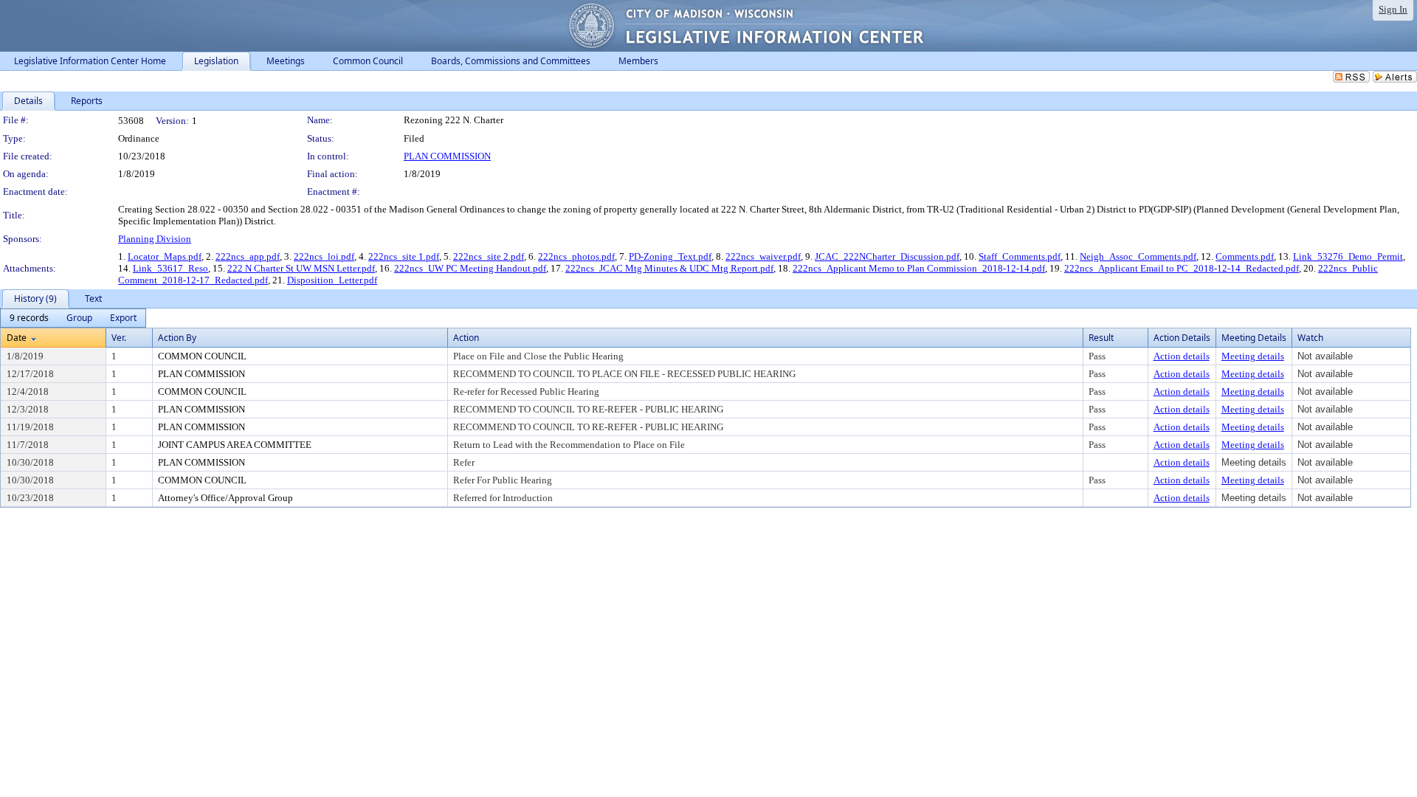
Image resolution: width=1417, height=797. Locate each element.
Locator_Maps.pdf (164, 256)
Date (17, 337)
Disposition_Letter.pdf (332, 280)
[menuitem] (29, 318)
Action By (177, 337)
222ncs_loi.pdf (324, 256)
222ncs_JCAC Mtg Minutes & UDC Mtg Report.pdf (669, 268)
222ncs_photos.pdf (576, 256)
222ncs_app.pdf (248, 256)
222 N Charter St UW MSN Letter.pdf (301, 268)
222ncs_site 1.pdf (403, 256)
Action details (1182, 356)
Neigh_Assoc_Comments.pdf (1138, 256)
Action (466, 337)
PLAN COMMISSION (447, 156)
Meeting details (1252, 356)
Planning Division (154, 238)
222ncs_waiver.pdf (763, 256)
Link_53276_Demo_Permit (1348, 256)
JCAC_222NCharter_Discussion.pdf (887, 256)
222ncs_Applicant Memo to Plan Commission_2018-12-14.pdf (919, 268)
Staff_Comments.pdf (1020, 256)
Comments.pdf (1245, 256)
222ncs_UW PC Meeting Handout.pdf (470, 268)
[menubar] (73, 318)
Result (1101, 337)
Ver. (118, 337)
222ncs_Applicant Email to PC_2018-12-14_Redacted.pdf (1181, 268)
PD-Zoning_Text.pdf (670, 256)
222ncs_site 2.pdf (488, 256)
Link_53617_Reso (170, 268)
